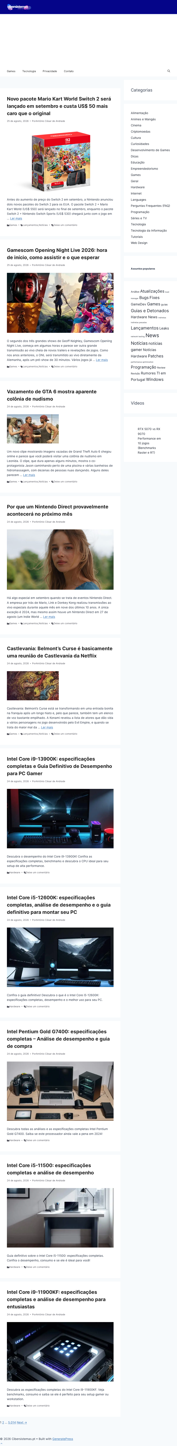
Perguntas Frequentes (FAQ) (150, 205)
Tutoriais (137, 237)
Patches (155, 356)
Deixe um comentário (65, 225)
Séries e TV (139, 218)
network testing (138, 336)
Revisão (135, 373)
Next (22, 1422)
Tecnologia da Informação (149, 230)
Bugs (144, 297)
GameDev (138, 304)
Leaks (164, 328)
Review (161, 367)
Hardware (14, 872)
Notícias (43, 225)
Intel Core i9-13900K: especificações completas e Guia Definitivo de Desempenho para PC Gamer (59, 766)
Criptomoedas (140, 131)
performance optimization (142, 362)
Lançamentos (30, 225)
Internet (136, 193)
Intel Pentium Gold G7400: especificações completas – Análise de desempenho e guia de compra (58, 1039)
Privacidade (50, 71)
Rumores (148, 373)
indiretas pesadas (139, 322)
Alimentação (139, 113)
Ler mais (16, 218)
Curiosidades (140, 144)
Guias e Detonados (150, 310)
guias (164, 304)
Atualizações (152, 291)
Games (11, 71)
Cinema (136, 125)
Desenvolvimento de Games (150, 150)
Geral (134, 181)
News (152, 335)
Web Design (139, 243)
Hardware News (144, 317)
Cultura (136, 138)
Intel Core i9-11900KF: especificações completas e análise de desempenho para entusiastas (56, 1299)
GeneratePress (62, 1439)
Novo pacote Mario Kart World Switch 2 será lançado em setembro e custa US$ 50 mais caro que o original (59, 106)
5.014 (12, 1422)
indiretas (162, 318)
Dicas (134, 156)
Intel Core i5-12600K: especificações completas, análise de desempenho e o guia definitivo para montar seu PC (59, 905)
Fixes (155, 297)
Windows (155, 379)
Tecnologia (29, 71)
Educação (138, 162)
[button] (169, 71)
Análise (135, 291)
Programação (140, 212)
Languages (138, 199)
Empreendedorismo (144, 168)
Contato (69, 71)
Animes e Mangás (143, 119)
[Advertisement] (88, 40)
